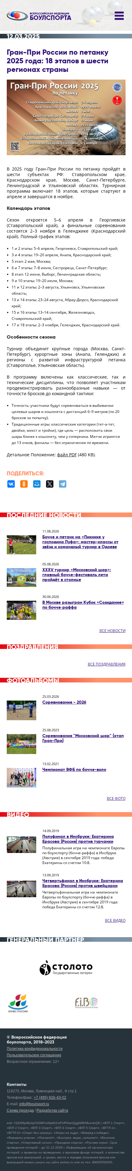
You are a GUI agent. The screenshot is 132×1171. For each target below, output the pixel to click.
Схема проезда (20, 1110)
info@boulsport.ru (34, 1104)
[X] (49, 484)
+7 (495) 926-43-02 (50, 1097)
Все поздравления (107, 664)
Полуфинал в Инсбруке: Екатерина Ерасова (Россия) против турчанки (78, 839)
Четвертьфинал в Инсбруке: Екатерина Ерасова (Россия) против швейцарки (82, 883)
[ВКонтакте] (11, 484)
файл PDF (67, 455)
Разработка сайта (52, 1110)
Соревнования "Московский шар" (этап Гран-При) (83, 738)
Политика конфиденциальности (35, 1049)
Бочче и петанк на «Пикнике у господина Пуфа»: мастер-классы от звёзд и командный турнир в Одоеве (80, 541)
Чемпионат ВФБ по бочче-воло (74, 769)
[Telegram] (62, 484)
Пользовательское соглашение (34, 1055)
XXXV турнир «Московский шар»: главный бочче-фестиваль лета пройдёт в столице (76, 574)
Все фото (116, 798)
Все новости (112, 630)
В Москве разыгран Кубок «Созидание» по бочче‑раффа (83, 604)
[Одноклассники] (24, 484)
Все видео (115, 920)
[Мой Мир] (37, 484)
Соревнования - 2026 (64, 702)
